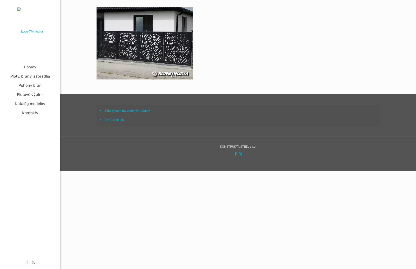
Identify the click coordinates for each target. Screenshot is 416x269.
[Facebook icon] (27, 262)
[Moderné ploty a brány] (30, 31)
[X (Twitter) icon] (33, 262)
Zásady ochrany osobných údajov (127, 110)
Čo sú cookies (114, 120)
